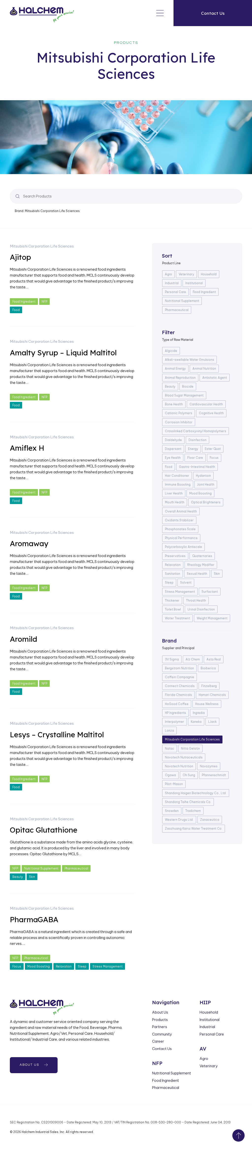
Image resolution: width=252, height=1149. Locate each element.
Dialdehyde (173, 440)
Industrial (172, 283)
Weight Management (212, 618)
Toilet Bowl (173, 609)
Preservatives (175, 556)
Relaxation (64, 966)
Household (209, 274)
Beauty (17, 877)
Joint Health (205, 484)
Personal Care (175, 292)
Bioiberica (208, 668)
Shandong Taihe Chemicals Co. (188, 802)
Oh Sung (189, 775)
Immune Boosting (177, 484)
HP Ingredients (175, 713)
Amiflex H (27, 448)
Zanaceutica (209, 819)
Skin (32, 877)
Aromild (23, 639)
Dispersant (173, 449)
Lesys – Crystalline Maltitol (57, 734)
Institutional (194, 283)
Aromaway (29, 543)
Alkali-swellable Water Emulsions (189, 359)
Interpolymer (174, 721)
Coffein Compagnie (179, 677)
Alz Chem (193, 659)
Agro (168, 274)
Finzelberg (209, 686)
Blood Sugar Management (184, 395)
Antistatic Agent (214, 377)
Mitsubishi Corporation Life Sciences (42, 246)
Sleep (82, 966)
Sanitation (172, 573)
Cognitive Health (211, 413)
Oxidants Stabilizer (179, 520)
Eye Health (173, 458)
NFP (44, 301)
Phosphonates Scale (180, 529)
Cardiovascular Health (206, 404)
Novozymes (209, 766)
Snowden (172, 811)
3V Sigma (172, 659)
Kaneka (196, 721)
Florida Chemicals (178, 695)
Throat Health (196, 600)
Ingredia (199, 713)
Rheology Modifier (200, 565)
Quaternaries (202, 556)
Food (16, 310)
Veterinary (186, 274)
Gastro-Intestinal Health (197, 467)
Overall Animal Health (181, 511)
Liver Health (174, 493)
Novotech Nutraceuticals (184, 757)
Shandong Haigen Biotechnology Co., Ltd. (195, 793)
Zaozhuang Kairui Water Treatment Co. (193, 828)
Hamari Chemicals (212, 695)
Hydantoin (203, 475)
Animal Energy (175, 368)
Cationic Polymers (178, 413)
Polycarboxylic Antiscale (183, 547)
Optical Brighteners (205, 502)
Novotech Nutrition (179, 766)
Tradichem (193, 811)
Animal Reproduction (180, 377)
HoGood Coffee (177, 704)
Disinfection (197, 440)
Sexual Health (197, 573)
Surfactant (210, 591)
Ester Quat (213, 449)
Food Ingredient (23, 301)
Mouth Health (174, 502)
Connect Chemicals (180, 686)
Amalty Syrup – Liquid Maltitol (63, 352)
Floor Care (195, 458)
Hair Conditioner (177, 475)
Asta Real (213, 659)
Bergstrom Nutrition (179, 668)
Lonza (169, 730)
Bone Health (174, 404)
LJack (212, 721)
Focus (16, 966)
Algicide (171, 351)
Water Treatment (177, 618)
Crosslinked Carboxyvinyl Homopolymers (195, 431)
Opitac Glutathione (43, 830)
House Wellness (207, 704)
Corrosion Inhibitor (178, 422)
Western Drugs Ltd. (179, 819)
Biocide (187, 386)
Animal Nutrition (204, 368)
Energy (193, 449)
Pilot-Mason (174, 784)
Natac (169, 748)
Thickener (172, 600)
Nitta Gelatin (190, 748)
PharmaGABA (34, 919)
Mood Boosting (38, 966)
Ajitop (20, 257)
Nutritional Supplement (41, 868)
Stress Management (108, 966)
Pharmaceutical (76, 868)
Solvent (185, 582)
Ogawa (170, 775)
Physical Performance (181, 538)
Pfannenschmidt (214, 775)
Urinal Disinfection (201, 609)
